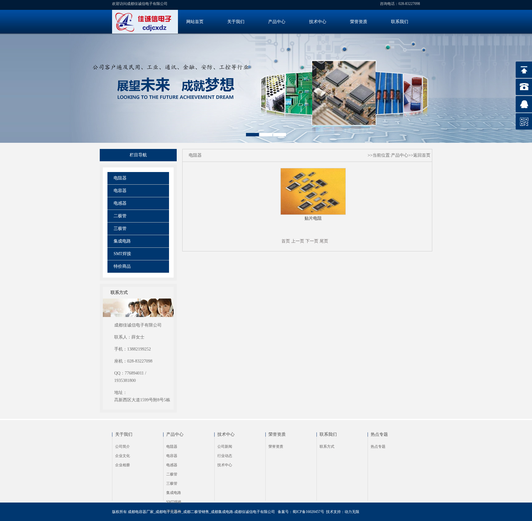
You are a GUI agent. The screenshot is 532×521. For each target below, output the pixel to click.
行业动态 (224, 456)
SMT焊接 (122, 253)
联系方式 (327, 446)
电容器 (120, 190)
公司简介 (122, 446)
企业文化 (122, 456)
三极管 (120, 228)
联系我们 (399, 21)
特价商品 (122, 266)
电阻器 (120, 178)
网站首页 (195, 21)
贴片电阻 (313, 218)
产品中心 (276, 21)
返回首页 (421, 155)
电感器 (120, 203)
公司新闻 (224, 446)
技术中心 (317, 21)
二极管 (120, 216)
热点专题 (379, 434)
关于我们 (235, 21)
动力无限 (352, 512)
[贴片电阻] (313, 213)
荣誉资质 (358, 21)
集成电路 (122, 241)
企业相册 (122, 465)
